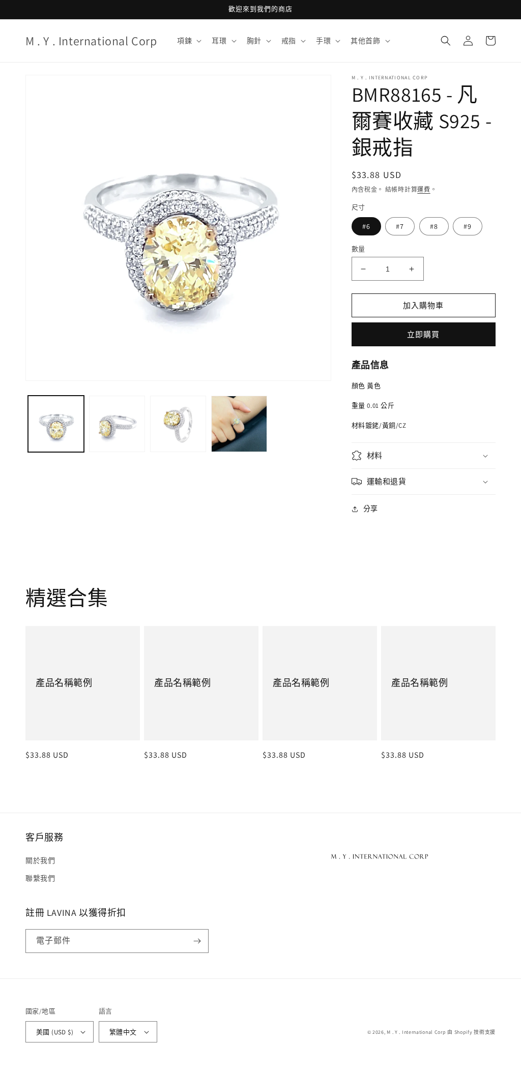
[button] (188, 40)
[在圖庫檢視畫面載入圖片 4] (239, 424)
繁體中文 (123, 1032)
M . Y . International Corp (416, 1032)
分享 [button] (370, 508)
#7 (400, 226)
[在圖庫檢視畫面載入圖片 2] (117, 424)
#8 (434, 226)
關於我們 (40, 860)
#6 (366, 226)
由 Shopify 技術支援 (471, 1032)
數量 (358, 249)
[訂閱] (197, 941)
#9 (468, 226)
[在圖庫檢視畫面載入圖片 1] (56, 424)
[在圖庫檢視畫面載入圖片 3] (178, 424)
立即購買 (423, 334)
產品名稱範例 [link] (64, 683)
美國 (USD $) (54, 1032)
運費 (423, 189)
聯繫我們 (40, 878)
